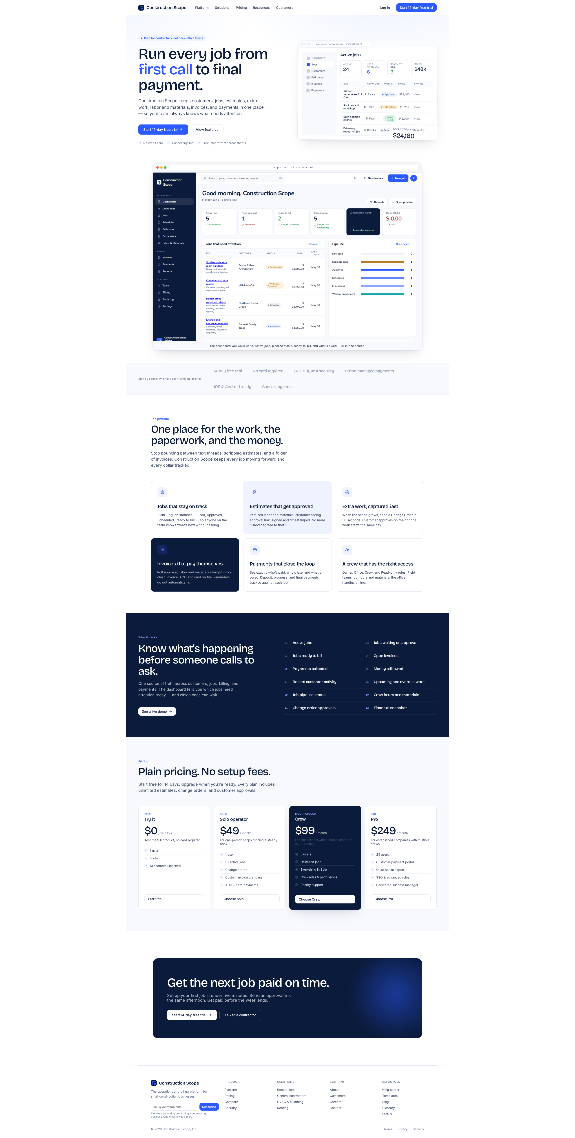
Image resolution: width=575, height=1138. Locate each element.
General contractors (291, 1096)
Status (387, 1114)
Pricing (241, 7)
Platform (201, 7)
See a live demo (154, 711)
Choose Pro (384, 899)
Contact (335, 1108)
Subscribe (209, 1107)
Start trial (155, 899)
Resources (261, 7)
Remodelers (285, 1089)
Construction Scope (166, 7)
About (334, 1089)
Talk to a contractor (240, 1015)
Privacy (402, 1129)
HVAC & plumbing (290, 1102)
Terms (388, 1129)
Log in (385, 7)
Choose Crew (309, 899)
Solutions (222, 7)
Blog (385, 1102)
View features (207, 129)
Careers (335, 1102)
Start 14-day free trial (416, 7)
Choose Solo (234, 899)
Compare (231, 1102)
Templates (390, 1096)
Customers (284, 7)
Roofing (282, 1108)
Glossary (388, 1108)
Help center (390, 1089)
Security (231, 1108)
